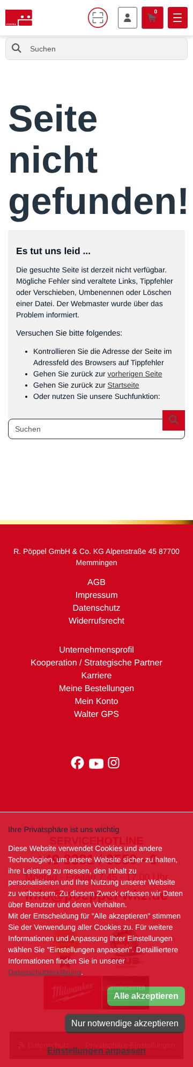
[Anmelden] (127, 17)
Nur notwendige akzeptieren (125, 1023)
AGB (96, 582)
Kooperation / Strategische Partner (96, 663)
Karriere (96, 675)
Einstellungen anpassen (96, 1050)
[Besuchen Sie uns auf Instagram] (115, 765)
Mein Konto (96, 701)
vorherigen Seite (135, 373)
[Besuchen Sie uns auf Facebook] (80, 765)
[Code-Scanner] (98, 17)
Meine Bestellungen (97, 688)
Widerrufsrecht (96, 621)
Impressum (96, 595)
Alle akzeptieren (146, 996)
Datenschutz (97, 608)
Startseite (123, 385)
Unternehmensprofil (96, 650)
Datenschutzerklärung (44, 972)
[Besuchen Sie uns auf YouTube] (98, 765)
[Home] (18, 18)
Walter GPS (96, 714)
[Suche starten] (16, 48)
